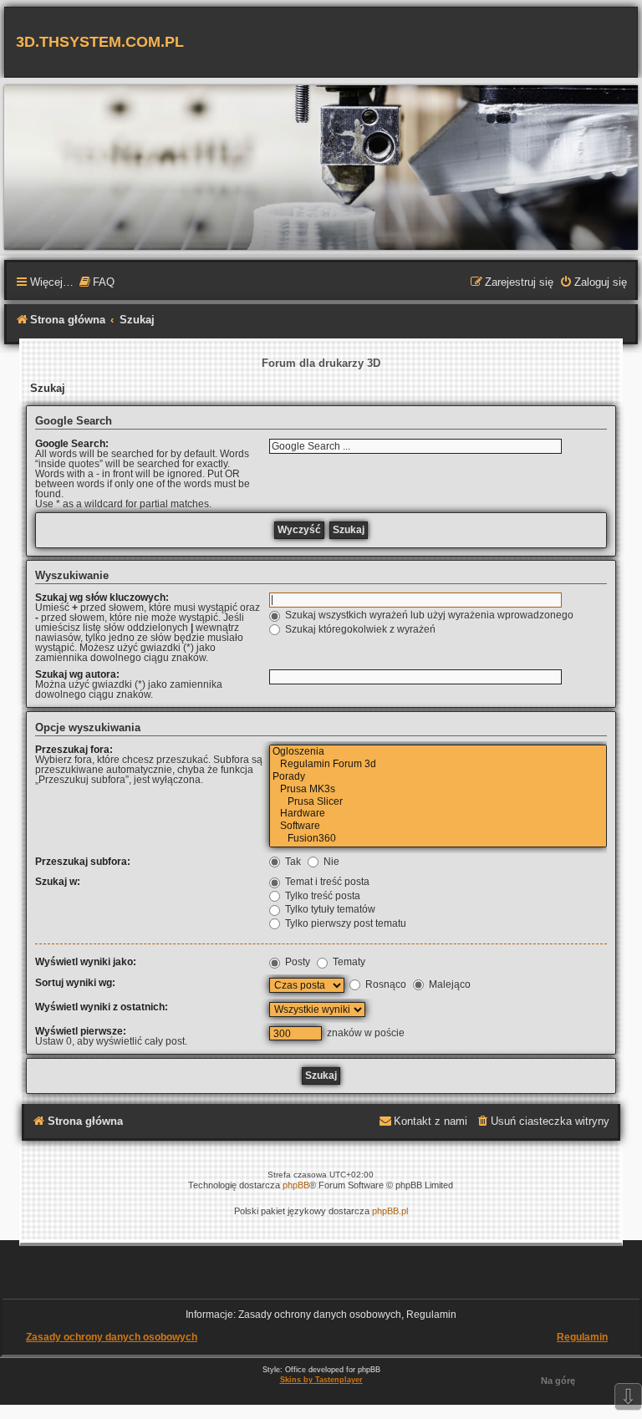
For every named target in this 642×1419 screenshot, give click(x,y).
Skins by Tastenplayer (321, 1380)
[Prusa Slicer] (438, 802)
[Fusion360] (438, 839)
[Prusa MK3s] (438, 790)
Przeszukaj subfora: (82, 862)
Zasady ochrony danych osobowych (111, 1337)
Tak (292, 862)
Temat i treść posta (326, 882)
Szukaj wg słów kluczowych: (102, 598)
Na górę (558, 1381)
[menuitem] (96, 283)
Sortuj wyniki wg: (75, 983)
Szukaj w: (57, 882)
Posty (296, 962)
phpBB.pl (390, 1211)
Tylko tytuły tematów (329, 909)
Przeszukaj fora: (74, 750)
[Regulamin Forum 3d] (438, 765)
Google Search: (72, 444)
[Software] (438, 827)
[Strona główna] (321, 166)
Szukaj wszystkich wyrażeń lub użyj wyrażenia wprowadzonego (428, 615)
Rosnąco (384, 984)
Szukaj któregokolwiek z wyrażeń (359, 629)
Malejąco (448, 984)
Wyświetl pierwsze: (80, 1031)
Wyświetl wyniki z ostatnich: (101, 1007)
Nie (330, 862)
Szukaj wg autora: (77, 674)
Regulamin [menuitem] (582, 1337)
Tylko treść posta (321, 896)
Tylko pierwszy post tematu (344, 923)
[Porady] (438, 777)
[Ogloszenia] (438, 752)
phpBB (296, 1185)
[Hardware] (438, 814)
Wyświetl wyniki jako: (85, 962)
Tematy (347, 962)
